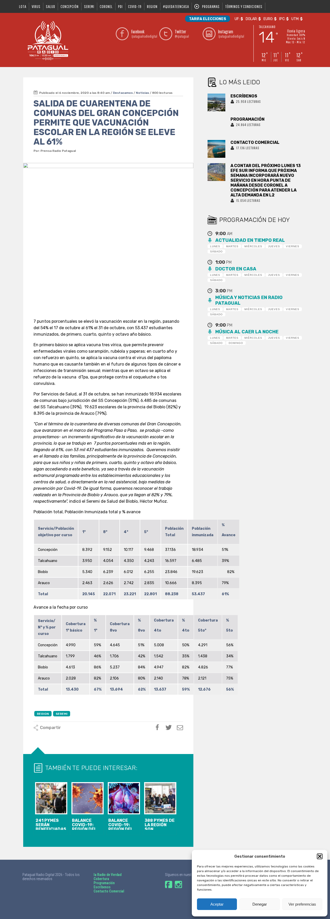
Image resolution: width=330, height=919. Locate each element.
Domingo (236, 343)
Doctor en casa (235, 269)
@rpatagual (182, 33)
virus (36, 6)
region (152, 6)
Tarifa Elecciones (207, 19)
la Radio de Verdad (107, 875)
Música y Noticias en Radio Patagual (249, 300)
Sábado (216, 251)
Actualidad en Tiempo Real (250, 240)
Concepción (70, 6)
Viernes (292, 246)
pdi (120, 6)
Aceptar (217, 904)
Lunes (215, 246)
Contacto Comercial (109, 891)
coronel (106, 6)
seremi (89, 6)
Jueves (274, 246)
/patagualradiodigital (143, 33)
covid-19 (135, 6)
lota (22, 6)
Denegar (259, 904)
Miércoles (253, 246)
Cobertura (101, 879)
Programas (211, 6)
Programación (104, 883)
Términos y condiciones (243, 6)
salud (50, 6)
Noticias (142, 93)
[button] (319, 856)
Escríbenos (102, 887)
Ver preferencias (302, 904)
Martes (232, 246)
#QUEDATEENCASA (176, 6)
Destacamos (123, 93)
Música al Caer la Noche (246, 332)
